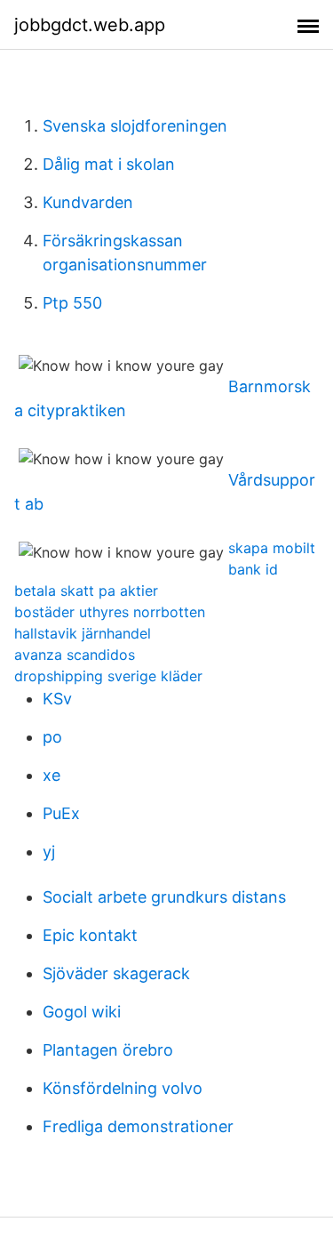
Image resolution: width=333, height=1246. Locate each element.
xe (51, 775)
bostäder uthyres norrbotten (109, 612)
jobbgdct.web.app (89, 25)
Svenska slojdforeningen (135, 126)
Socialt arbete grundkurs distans (164, 897)
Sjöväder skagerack (116, 973)
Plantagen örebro (108, 1050)
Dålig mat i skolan (109, 164)
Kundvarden (88, 202)
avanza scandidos (74, 654)
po (52, 737)
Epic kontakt (90, 935)
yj (49, 851)
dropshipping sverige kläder (108, 676)
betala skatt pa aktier (86, 590)
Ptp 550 (72, 302)
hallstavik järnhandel (82, 633)
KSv (57, 698)
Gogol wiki (82, 1011)
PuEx (61, 813)
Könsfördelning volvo (122, 1088)
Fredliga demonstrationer (138, 1126)
